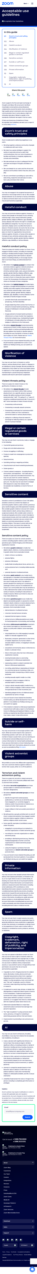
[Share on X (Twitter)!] (23, 94)
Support (6, 1233)
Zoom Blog (7, 1167)
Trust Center (13, 1252)
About (5, 1163)
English (6, 1245)
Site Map (4, 1257)
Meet (25, 3)
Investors (6, 1187)
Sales (5, 1227)
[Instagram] (21, 1240)
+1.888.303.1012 (19, 1141)
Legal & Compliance (7, 1254)
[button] (32, 1269)
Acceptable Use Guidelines (24, 1252)
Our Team (7, 1174)
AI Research (7, 1206)
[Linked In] (3, 1240)
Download (7, 1221)
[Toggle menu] (32, 3)
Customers (7, 1171)
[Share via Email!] (28, 94)
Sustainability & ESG (10, 1193)
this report (22, 747)
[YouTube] (12, 1240)
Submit (27, 1117)
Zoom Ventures (8, 1209)
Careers (6, 1177)
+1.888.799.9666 (19, 1139)
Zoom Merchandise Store (12, 1213)
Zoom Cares (7, 1196)
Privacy (8, 1252)
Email (6, 1107)
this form (13, 124)
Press (5, 1190)
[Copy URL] (8, 94)
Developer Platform (10, 1203)
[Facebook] (16, 1240)
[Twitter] (8, 1240)
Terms (3, 1252)
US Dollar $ (24, 1245)
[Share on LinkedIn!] (13, 94)
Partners (6, 1184)
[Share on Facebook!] (18, 94)
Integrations (7, 1180)
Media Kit (6, 1200)
